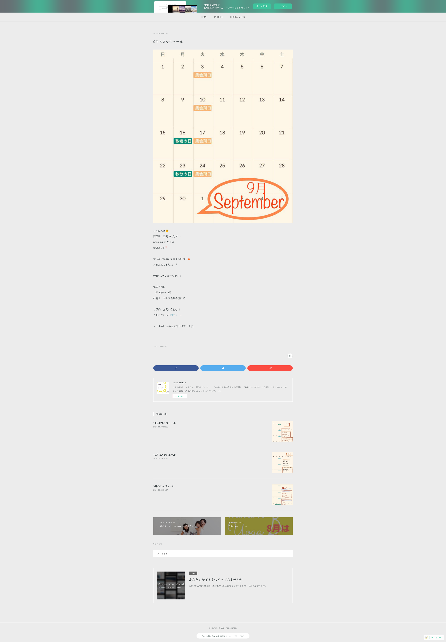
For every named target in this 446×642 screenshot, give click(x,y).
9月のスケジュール (163, 486)
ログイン (282, 6)
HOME (204, 16)
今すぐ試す (262, 6)
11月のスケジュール (164, 423)
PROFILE (218, 16)
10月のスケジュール (164, 454)
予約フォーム (175, 315)
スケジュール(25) (160, 346)
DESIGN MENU (237, 16)
